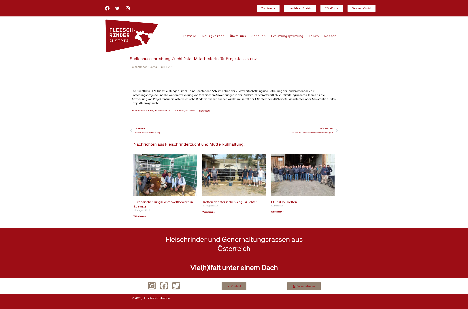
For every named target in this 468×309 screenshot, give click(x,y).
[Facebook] (107, 8)
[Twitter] (117, 8)
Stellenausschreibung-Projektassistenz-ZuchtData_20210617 (163, 110)
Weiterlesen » (139, 216)
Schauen (259, 36)
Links (314, 36)
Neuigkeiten (213, 36)
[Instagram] (127, 8)
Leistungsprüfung (287, 36)
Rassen (330, 36)
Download (204, 110)
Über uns (238, 36)
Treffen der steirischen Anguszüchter (229, 202)
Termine (190, 36)
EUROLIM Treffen (284, 202)
